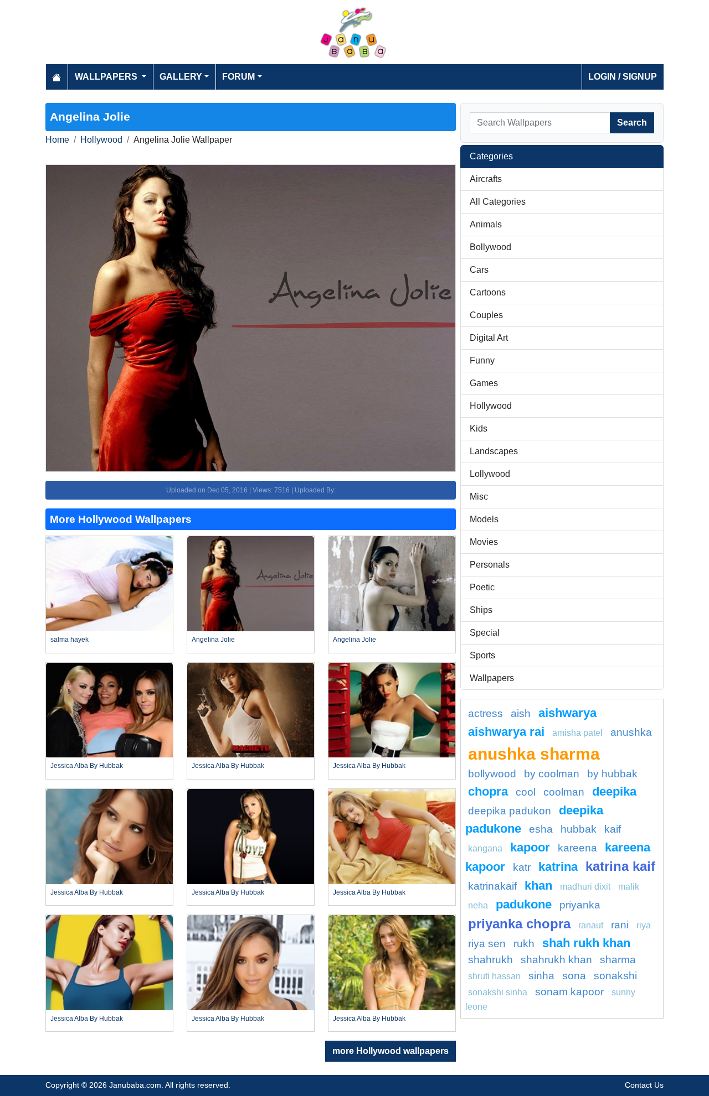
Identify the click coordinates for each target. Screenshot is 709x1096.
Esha (541, 829)
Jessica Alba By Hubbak (86, 766)
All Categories (498, 201)
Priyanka (579, 905)
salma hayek (69, 639)
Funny (482, 360)
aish (521, 713)
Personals (490, 564)
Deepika (614, 791)
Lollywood (490, 474)
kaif (612, 829)
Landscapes (494, 451)
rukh (524, 943)
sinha (541, 975)
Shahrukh (490, 959)
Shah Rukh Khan (586, 943)
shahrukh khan (556, 959)
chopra (488, 791)
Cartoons (488, 292)
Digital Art (489, 337)
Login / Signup (622, 76)
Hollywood (101, 139)
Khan (538, 885)
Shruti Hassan (494, 976)
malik (628, 886)
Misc (479, 496)
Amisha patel (577, 732)
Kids (478, 428)
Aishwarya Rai (506, 732)
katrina (558, 867)
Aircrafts (486, 179)
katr (522, 867)
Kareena (577, 848)
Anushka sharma (534, 753)
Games (484, 383)
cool (526, 792)
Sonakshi (615, 975)
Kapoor (530, 847)
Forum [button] (238, 76)
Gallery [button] (181, 76)
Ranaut (590, 925)
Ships (481, 610)
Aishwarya (567, 713)
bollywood (492, 774)
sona (574, 975)
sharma (618, 959)
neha (478, 905)
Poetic (482, 587)
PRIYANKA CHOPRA (519, 923)
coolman (563, 792)
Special (485, 632)
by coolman (551, 774)
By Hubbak (612, 774)
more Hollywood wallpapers (390, 1051)
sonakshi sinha (497, 992)
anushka (631, 732)
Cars (479, 269)
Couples (486, 315)
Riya (643, 925)
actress (485, 713)
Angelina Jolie (213, 639)
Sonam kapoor (569, 992)
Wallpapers (492, 678)
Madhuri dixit (585, 886)
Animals (486, 224)
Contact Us (644, 1085)
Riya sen (487, 943)
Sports (482, 655)
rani (620, 925)
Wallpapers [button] (107, 76)
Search (632, 122)
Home (57, 139)
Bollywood (490, 247)
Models (484, 519)
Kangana (485, 848)
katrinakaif (492, 886)
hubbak (579, 829)
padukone (524, 904)
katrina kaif (620, 866)
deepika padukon (509, 811)
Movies (484, 542)
